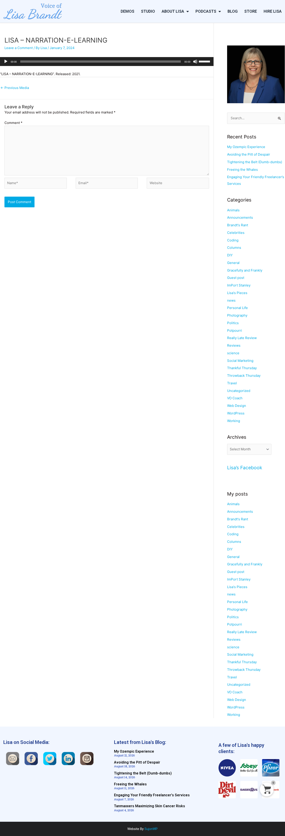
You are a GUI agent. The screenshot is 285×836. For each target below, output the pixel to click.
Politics (233, 323)
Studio (148, 11)
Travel (232, 383)
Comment (13, 123)
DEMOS (127, 11)
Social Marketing (240, 360)
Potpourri (234, 330)
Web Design (236, 406)
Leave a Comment (18, 48)
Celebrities (235, 233)
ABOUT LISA (173, 11)
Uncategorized (238, 391)
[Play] (6, 61)
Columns (234, 247)
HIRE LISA (273, 11)
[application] (107, 61)
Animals (233, 210)
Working (233, 421)
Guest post (235, 278)
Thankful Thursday (242, 368)
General (233, 263)
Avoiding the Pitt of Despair (248, 154)
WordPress (235, 413)
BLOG (233, 11)
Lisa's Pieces (237, 293)
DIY (230, 255)
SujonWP (151, 829)
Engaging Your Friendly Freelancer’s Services (152, 795)
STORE (250, 11)
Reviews (233, 345)
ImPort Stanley (238, 285)
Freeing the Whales (242, 169)
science (233, 353)
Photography (237, 315)
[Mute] (195, 61)
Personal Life (237, 308)
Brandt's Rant (237, 225)
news (231, 300)
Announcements (240, 217)
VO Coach (234, 398)
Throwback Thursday (244, 375)
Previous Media (14, 88)
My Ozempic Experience (246, 147)
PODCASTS (205, 11)
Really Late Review (242, 338)
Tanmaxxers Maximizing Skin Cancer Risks (149, 806)
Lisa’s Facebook (244, 467)
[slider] (205, 61)
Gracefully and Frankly (244, 270)
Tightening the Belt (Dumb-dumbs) (254, 162)
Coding (232, 240)
